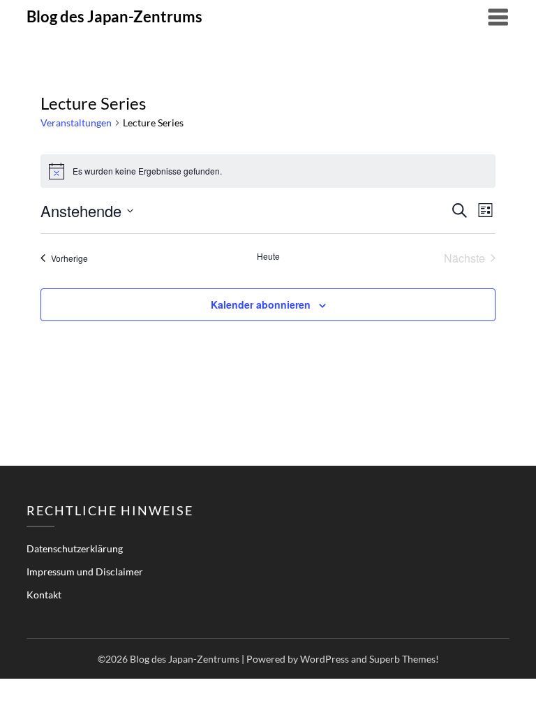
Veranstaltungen (76, 122)
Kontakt (44, 594)
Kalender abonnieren (261, 304)
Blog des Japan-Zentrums (114, 16)
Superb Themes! (404, 659)
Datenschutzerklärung (75, 548)
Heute (268, 256)
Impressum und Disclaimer (85, 571)
